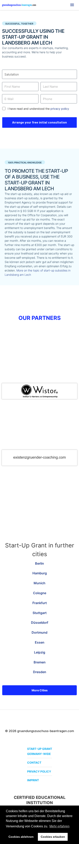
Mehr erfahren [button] (59, 826)
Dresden (39, 672)
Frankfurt (39, 603)
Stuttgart (40, 613)
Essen (39, 642)
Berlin (39, 563)
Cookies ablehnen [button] (21, 836)
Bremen (40, 662)
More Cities (40, 690)
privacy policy (59, 108)
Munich (39, 583)
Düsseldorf (39, 622)
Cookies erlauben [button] (53, 836)
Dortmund (39, 632)
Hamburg (39, 573)
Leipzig (39, 652)
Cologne (39, 593)
